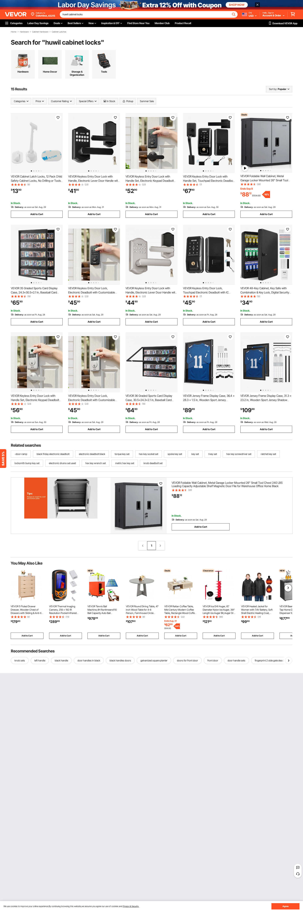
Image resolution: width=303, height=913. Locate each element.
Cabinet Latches (59, 32)
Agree (285, 906)
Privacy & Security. (131, 906)
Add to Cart (36, 214)
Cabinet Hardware (40, 32)
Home (13, 32)
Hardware (24, 32)
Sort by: (273, 89)
